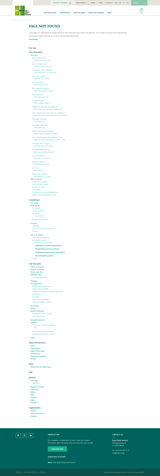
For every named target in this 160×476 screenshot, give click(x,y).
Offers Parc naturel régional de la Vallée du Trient (50, 140)
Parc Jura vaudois (38, 76)
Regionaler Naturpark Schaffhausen (45, 106)
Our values (34, 203)
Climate (35, 231)
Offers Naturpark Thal (41, 97)
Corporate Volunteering (40, 237)
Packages (34, 281)
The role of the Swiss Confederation (45, 192)
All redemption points (44, 255)
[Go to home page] (23, 10)
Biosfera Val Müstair (39, 174)
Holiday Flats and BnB (40, 289)
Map (30, 372)
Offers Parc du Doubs (41, 85)
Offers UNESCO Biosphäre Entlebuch (46, 134)
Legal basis (36, 189)
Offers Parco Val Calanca (42, 158)
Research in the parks (40, 219)
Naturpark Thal (37, 94)
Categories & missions (40, 181)
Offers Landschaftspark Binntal (44, 152)
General (32, 377)
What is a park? (36, 179)
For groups (34, 305)
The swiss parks (35, 52)
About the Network (37, 342)
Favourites (34, 389)
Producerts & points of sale (42, 313)
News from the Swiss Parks (40, 367)
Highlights (36, 383)
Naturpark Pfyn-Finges (40, 143)
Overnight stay (36, 283)
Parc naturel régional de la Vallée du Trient (47, 137)
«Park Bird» (36, 226)
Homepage (33, 39)
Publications (35, 353)
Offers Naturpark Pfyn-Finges (43, 146)
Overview (34, 55)
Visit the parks (35, 263)
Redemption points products (47, 249)
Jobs (32, 394)
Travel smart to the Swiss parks (43, 325)
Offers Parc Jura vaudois (42, 78)
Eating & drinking (37, 311)
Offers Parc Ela (38, 170)
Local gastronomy (38, 316)
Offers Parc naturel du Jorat (43, 66)
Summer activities (37, 269)
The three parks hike (39, 277)
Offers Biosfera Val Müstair (42, 176)
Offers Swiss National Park (42, 60)
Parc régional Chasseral (40, 88)
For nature (36, 208)
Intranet (33, 402)
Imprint (33, 410)
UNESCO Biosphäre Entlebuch (43, 131)
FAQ (35, 327)
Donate (34, 258)
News (31, 364)
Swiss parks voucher (39, 240)
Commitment (34, 200)
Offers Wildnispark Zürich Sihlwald (45, 72)
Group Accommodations (41, 299)
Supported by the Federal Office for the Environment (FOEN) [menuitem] (124, 472)
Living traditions (39, 216)
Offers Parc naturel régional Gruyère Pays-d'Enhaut (50, 115)
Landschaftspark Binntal (41, 149)
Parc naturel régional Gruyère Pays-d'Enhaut (48, 113)
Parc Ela (35, 168)
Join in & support (37, 235)
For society (36, 213)
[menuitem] (62, 2)
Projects (33, 223)
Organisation (35, 348)
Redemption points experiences (48, 245)
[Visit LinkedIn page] (30, 435)
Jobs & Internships (37, 351)
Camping (35, 296)
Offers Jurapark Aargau (41, 103)
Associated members (38, 356)
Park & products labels (40, 184)
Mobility (33, 322)
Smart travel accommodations (43, 331)
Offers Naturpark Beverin (42, 164)
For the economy (38, 210)
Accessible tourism (37, 320)
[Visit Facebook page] (18, 435)
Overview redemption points (43, 242)
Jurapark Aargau (38, 100)
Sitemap (33, 416)
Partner (33, 358)
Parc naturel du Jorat (39, 64)
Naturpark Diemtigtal (39, 125)
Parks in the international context (44, 195)
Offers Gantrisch (39, 121)
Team (32, 345)
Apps (32, 337)
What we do (35, 205)
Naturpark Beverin (38, 161)
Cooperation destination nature (43, 334)
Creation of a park (38, 187)
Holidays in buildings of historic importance (47, 291)
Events (33, 308)
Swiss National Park (39, 57)
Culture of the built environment (43, 228)
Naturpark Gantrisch (39, 119)
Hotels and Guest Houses (41, 286)
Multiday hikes (36, 274)
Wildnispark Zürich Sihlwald (42, 70)
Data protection (36, 413)
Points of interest (37, 266)
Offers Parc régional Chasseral (43, 91)
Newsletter (53, 434)
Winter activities (36, 272)
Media (32, 392)
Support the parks (37, 386)
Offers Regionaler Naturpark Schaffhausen (47, 109)
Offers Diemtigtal (39, 127)
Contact (33, 397)
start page (34, 380)
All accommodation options (42, 302)
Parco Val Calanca (38, 155)
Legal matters (34, 407)
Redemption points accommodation (50, 252)
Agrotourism (36, 294)
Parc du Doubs (37, 82)
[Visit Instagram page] (24, 435)
